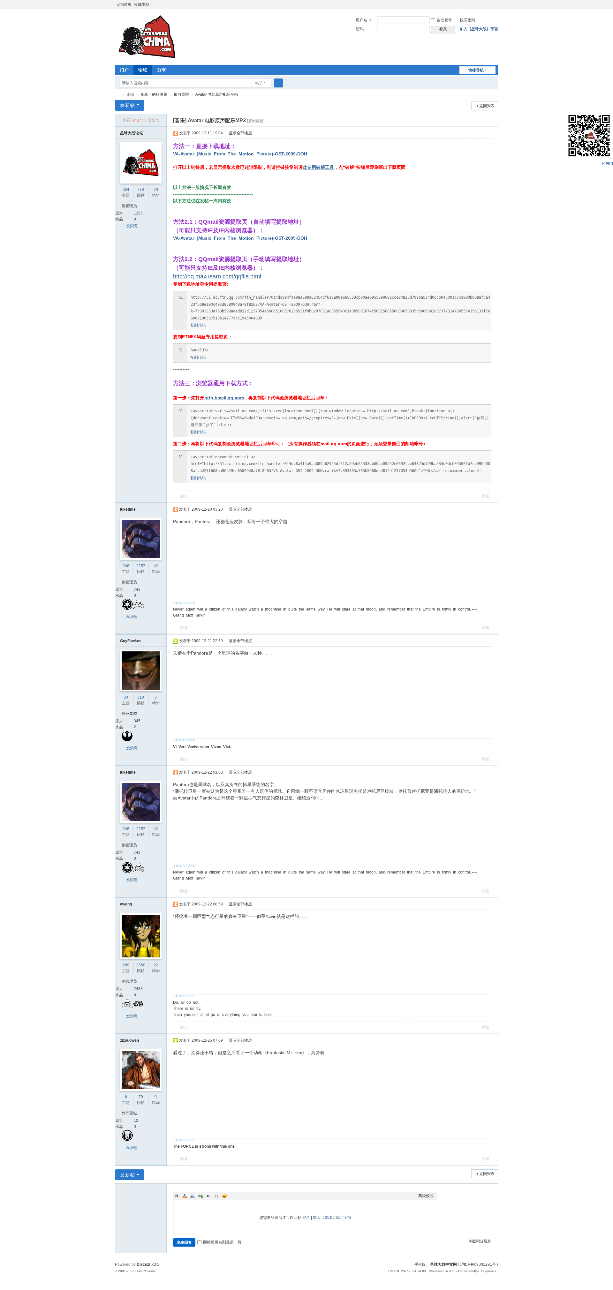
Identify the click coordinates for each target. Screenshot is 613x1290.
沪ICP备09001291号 (478, 1264)
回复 (184, 496)
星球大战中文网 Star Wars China (117, 94)
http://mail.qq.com (224, 397)
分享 (161, 69)
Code (216, 1196)
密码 (360, 29)
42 (156, 566)
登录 (306, 1217)
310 (140, 697)
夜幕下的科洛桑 (153, 94)
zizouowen (129, 1040)
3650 (140, 965)
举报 (485, 496)
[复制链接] (255, 121)
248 (126, 566)
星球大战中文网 (443, 1264)
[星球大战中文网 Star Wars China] (147, 36)
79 (141, 1097)
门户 (124, 69)
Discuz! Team (145, 1271)
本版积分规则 (479, 1241)
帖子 (259, 83)
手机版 (420, 1264)
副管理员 (129, 206)
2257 (140, 566)
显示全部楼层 (240, 133)
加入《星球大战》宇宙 (479, 29)
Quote (208, 1196)
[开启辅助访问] (489, 4)
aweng (126, 904)
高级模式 (426, 1196)
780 (140, 189)
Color (184, 1196)
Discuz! (143, 1264)
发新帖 (127, 105)
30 (126, 697)
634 (126, 189)
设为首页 (124, 4)
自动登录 (444, 20)
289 (126, 965)
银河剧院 (181, 94)
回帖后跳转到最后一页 (222, 1242)
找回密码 (467, 20)
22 (156, 965)
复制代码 (198, 325)
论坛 (142, 69)
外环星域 (129, 713)
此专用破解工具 (318, 167)
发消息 (132, 226)
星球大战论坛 (131, 133)
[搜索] (278, 83)
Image (192, 1196)
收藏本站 (141, 4)
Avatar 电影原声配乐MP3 (216, 94)
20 (156, 189)
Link (200, 1196)
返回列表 (487, 106)
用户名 (361, 20)
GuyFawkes (130, 641)
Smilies (224, 1196)
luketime (128, 509)
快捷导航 (476, 70)
